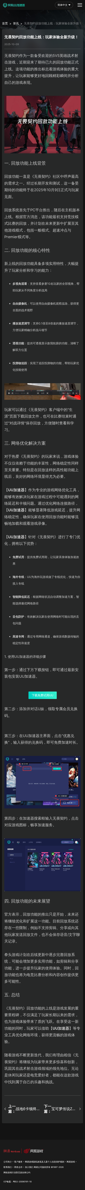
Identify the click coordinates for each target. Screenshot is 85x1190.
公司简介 (8, 1161)
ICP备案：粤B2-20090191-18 (18, 1181)
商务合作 (18, 1167)
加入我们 (29, 1167)
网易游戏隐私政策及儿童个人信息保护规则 (44, 1161)
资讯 (16, 23)
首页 (5, 23)
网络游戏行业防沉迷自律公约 (17, 1172)
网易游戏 (71, 1161)
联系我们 (8, 1167)
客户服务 (18, 1161)
